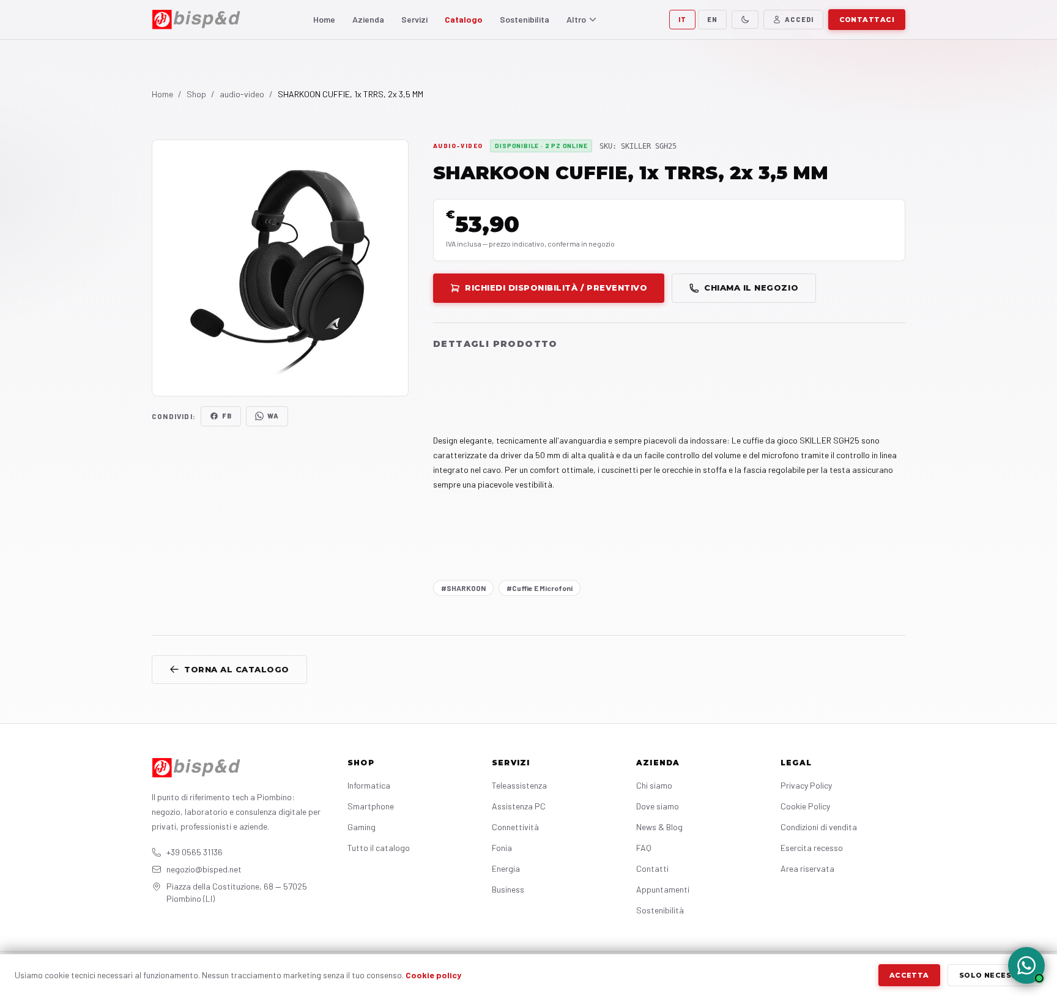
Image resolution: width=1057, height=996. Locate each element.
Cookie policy (433, 975)
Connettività (515, 827)
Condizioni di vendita (819, 827)
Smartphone (370, 806)
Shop (196, 94)
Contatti (652, 868)
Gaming (361, 827)
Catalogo (464, 19)
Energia (506, 868)
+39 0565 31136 (194, 852)
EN (712, 19)
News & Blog (659, 827)
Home (324, 19)
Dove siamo (657, 806)
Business (508, 889)
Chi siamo (654, 785)
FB (227, 416)
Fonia (502, 847)
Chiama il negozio (751, 287)
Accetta (909, 975)
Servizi (414, 19)
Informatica (368, 785)
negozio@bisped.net (204, 869)
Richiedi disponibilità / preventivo (556, 287)
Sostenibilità (660, 910)
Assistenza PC (519, 806)
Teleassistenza (519, 785)
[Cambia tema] (745, 19)
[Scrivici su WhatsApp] (1026, 965)
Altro (576, 19)
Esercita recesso (812, 847)
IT (682, 19)
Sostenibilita (524, 19)
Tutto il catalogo (378, 847)
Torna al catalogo (236, 669)
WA (273, 416)
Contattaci (866, 19)
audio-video (242, 94)
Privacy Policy (806, 785)
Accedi (799, 19)
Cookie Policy (805, 806)
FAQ (643, 847)
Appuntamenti (662, 889)
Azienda (368, 19)
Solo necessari (995, 975)
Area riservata (807, 868)
